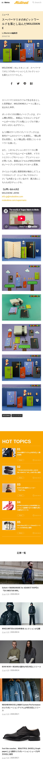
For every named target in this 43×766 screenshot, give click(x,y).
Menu (7, 2)
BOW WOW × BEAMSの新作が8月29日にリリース (21, 667)
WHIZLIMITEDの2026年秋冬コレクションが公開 (21, 629)
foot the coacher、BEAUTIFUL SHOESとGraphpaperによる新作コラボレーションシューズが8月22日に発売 (21, 751)
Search (38, 2)
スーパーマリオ (17, 415)
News (20, 460)
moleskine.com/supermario (14, 200)
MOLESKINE (6, 415)
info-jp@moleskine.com (12, 196)
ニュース (5, 15)
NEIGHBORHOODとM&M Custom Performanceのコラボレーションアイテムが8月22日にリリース (21, 708)
